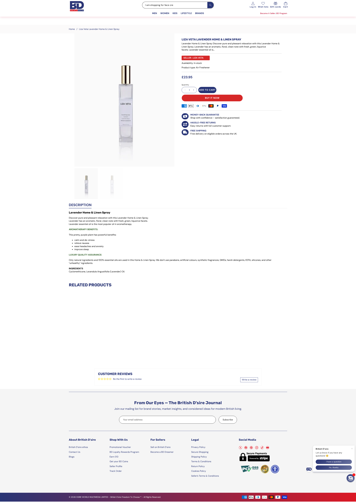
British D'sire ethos (78, 447)
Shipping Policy (199, 456)
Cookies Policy (198, 471)
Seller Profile (116, 466)
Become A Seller (267, 13)
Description (80, 205)
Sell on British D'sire (160, 447)
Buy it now (212, 97)
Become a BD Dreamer (162, 452)
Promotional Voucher (120, 447)
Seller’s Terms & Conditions (205, 475)
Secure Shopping (199, 452)
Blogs (71, 456)
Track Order (116, 471)
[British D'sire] (80, 9)
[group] (86, 183)
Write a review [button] (249, 379)
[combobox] (177, 5)
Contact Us (74, 452)
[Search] (210, 5)
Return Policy (198, 466)
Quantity (185, 85)
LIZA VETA (198, 57)
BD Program (281, 13)
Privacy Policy (198, 447)
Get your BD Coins (119, 461)
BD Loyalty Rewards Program (124, 452)
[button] (286, 5)
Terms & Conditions (201, 461)
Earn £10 (114, 456)
